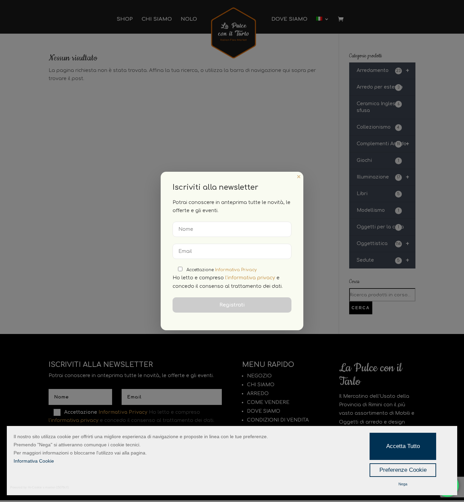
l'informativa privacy (250, 277)
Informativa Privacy (236, 269)
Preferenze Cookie (403, 470)
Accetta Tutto (403, 446)
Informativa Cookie (34, 461)
